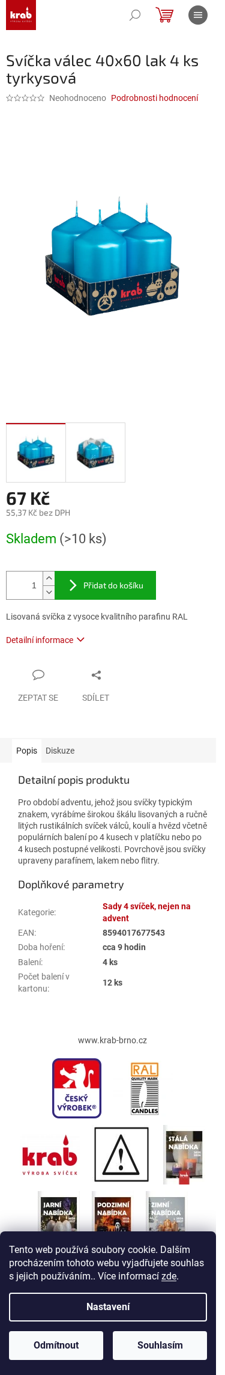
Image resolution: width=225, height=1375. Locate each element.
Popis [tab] (26, 750)
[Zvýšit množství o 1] (49, 578)
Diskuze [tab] (60, 750)
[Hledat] (135, 15)
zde (168, 1276)
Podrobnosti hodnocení (154, 98)
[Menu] (198, 15)
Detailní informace (39, 640)
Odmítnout (56, 1345)
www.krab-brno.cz (112, 1040)
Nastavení (108, 1306)
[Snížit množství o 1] (49, 592)
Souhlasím (160, 1345)
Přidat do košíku (113, 585)
